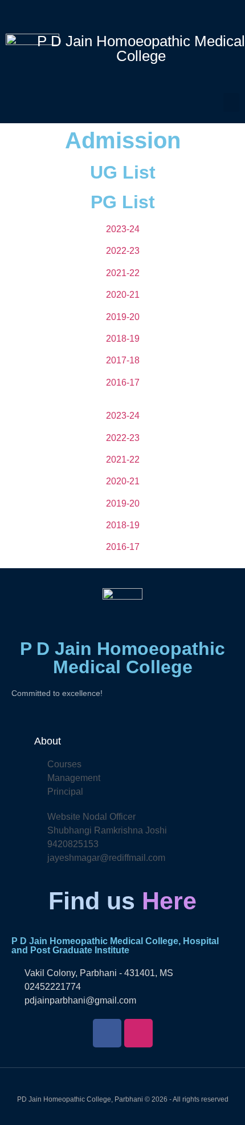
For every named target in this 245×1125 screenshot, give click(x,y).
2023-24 (123, 229)
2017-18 (123, 360)
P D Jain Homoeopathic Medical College (141, 48)
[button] (231, 102)
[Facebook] (107, 1033)
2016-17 (123, 382)
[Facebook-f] (113, 14)
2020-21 (123, 295)
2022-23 (123, 251)
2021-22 (123, 273)
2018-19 (123, 338)
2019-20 (123, 317)
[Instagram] (132, 14)
